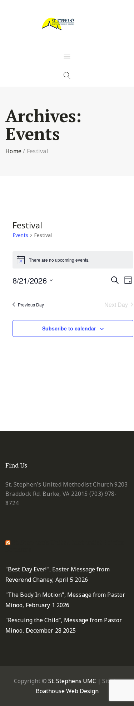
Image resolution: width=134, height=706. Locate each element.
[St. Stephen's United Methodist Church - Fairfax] (67, 23)
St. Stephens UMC (72, 681)
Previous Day (31, 304)
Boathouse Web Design (67, 691)
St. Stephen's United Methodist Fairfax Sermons (64, 546)
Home (13, 151)
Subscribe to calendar (69, 328)
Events (20, 235)
